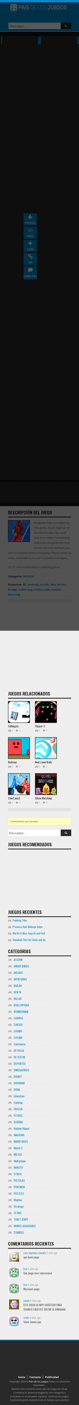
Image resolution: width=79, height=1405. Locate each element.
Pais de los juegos (38, 1381)
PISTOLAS (19, 1180)
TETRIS (17, 1213)
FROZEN (18, 1109)
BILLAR (17, 998)
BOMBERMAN (21, 1011)
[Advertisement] (39, 648)
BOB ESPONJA (21, 1005)
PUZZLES (19, 1193)
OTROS (17, 1174)
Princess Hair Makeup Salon (28, 927)
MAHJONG (19, 1135)
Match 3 (18, 1148)
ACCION (18, 959)
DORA (17, 1089)
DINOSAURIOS (21, 1070)
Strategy (18, 1206)
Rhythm (18, 1200)
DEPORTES (19, 1063)
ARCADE (18, 972)
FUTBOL (18, 1115)
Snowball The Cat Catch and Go (29, 940)
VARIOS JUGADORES (25, 1226)
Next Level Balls (43, 762)
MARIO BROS (21, 1141)
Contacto (35, 1377)
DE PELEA (19, 1050)
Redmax (12, 762)
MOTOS (18, 1154)
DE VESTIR (19, 1057)
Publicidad (52, 1377)
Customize (19, 1044)
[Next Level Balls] (46, 748)
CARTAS (18, 1024)
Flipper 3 (40, 726)
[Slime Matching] (46, 784)
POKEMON (19, 1187)
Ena (25, 1269)
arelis (26, 1317)
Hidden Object (21, 1128)
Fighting (18, 1102)
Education (19, 1096)
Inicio (21, 1377)
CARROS (18, 1018)
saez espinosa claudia (34, 1253)
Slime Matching (43, 798)
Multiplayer (20, 1161)
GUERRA (18, 1122)
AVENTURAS (20, 979)
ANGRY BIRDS (21, 966)
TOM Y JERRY (21, 1219)
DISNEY (18, 1076)
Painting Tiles (20, 920)
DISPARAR (19, 1083)
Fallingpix (13, 726)
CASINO (18, 1031)
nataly (26, 1300)
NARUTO (18, 1167)
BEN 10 (17, 992)
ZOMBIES (19, 1232)
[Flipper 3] (46, 712)
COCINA (18, 1037)
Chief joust (14, 798)
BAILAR (18, 985)
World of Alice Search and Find (29, 933)
